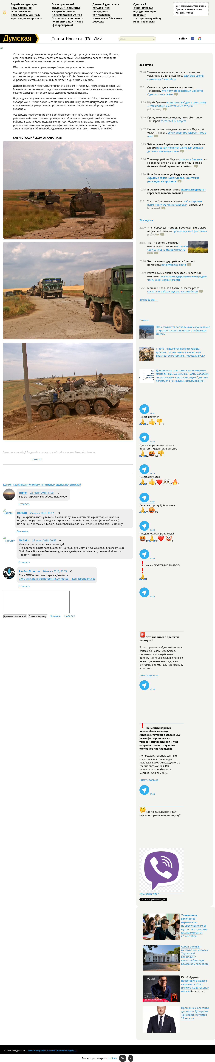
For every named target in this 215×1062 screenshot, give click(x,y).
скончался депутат (193, 189)
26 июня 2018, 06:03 (55, 571)
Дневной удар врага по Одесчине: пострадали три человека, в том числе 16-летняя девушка (107, 13)
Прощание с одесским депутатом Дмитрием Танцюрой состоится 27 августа (195, 1013)
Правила (55, 616)
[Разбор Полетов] (9, 578)
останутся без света (173, 264)
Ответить (24, 504)
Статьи (57, 39)
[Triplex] (9, 499)
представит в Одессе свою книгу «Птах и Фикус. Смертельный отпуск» (176, 104)
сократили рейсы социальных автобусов (172, 291)
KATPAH (22, 513)
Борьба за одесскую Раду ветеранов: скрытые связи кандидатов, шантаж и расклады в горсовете (26, 11)
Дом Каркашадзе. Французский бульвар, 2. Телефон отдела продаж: (191, 9)
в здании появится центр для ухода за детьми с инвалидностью (175, 149)
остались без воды (191, 159)
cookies (112, 1058)
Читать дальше (148, 675)
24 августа (146, 220)
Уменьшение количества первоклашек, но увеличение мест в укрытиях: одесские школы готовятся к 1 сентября (194, 926)
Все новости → (148, 299)
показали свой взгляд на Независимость (167, 247)
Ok (122, 1058)
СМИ (98, 39)
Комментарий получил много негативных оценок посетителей (42, 484)
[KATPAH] (8, 513)
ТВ (87, 39)
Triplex (23, 492)
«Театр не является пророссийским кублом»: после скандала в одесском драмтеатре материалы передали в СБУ (180, 352)
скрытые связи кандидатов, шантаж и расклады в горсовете (173, 179)
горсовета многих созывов (165, 193)
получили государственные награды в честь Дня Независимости (177, 278)
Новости (74, 39)
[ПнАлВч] (9, 540)
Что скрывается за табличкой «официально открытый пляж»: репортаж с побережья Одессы (183, 330)
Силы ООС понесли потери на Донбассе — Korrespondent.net (57, 578)
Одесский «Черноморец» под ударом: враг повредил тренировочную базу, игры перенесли (147, 13)
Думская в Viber (149, 894)
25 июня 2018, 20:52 (44, 540)
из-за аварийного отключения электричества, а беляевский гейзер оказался (177, 163)
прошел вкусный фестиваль (190, 231)
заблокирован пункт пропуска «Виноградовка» (174, 202)
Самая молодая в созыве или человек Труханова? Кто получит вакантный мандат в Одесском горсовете (195, 955)
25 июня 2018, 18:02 (42, 513)
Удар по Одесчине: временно (165, 201)
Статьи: (144, 320)
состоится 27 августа (173, 121)
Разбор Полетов (29, 571)
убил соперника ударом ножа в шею (176, 134)
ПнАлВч (24, 540)
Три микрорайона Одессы (163, 159)
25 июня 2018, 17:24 (42, 492)
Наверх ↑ (36, 459)
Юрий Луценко (156, 102)
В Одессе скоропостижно (164, 189)
